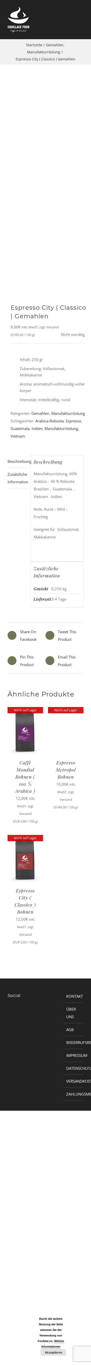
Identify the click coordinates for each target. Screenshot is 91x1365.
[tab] (17, 461)
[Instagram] (12, 1012)
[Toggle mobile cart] (72, 22)
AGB (70, 1029)
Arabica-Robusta (49, 420)
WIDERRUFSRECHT (73, 1042)
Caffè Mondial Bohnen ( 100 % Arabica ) (25, 777)
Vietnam (18, 436)
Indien (37, 428)
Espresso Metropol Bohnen (66, 770)
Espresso (73, 420)
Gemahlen (40, 413)
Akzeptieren (53, 1352)
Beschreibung (17, 461)
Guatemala (20, 428)
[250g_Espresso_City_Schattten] (45, 190)
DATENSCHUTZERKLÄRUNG (73, 1068)
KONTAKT (73, 996)
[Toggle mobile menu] (81, 22)
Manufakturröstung (68, 413)
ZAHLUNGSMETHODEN (73, 1094)
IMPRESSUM (73, 1055)
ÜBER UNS (71, 1013)
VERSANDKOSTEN (73, 1081)
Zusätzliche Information (17, 478)
